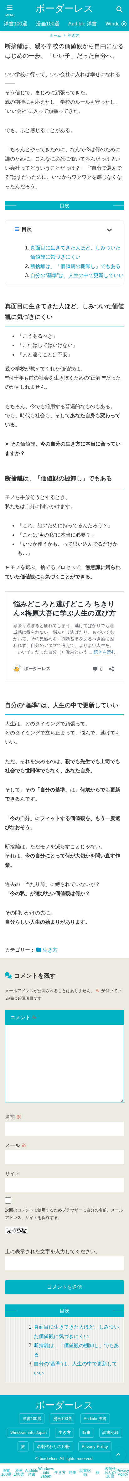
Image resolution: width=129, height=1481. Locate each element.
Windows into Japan (28, 1432)
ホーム (55, 35)
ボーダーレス (64, 8)
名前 (13, 1117)
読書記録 (110, 1432)
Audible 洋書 (82, 23)
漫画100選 (47, 23)
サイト (12, 1173)
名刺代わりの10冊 (53, 1446)
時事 (86, 1432)
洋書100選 (15, 23)
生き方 (73, 35)
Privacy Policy (95, 1446)
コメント (23, 1017)
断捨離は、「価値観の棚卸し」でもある (75, 266)
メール (15, 1145)
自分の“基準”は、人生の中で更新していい (77, 275)
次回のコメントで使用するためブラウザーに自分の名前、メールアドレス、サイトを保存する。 (64, 1214)
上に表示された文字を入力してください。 (52, 1251)
